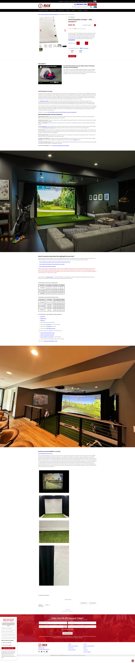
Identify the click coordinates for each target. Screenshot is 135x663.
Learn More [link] (86, 48)
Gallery (78, 1)
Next (65, 30)
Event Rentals (73, 1)
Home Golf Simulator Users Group (45, 453)
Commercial (66, 1)
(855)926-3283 (81, 4)
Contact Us (85, 649)
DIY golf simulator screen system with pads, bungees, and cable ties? (62, 112)
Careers (84, 644)
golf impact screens (44, 101)
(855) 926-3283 (41, 648)
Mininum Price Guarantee (73, 646)
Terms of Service (82, 655)
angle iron (75, 139)
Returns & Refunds (72, 649)
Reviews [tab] (40, 604)
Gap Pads (48, 324)
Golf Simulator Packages (43, 10)
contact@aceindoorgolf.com (44, 649)
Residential (61, 1)
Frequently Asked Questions (88, 646)
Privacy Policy (70, 648)
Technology (79, 10)
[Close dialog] (15, 618)
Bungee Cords (43, 318)
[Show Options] (65, 626)
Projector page (49, 277)
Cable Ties (42, 320)
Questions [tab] (47, 604)
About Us (82, 1)
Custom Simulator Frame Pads (46, 336)
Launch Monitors (53, 10)
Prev (41, 30)
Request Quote (92, 4)
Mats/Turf (73, 10)
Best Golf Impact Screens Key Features (50, 14)
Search (90, 1)
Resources (85, 10)
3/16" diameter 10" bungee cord (48, 127)
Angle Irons (42, 316)
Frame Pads (48, 326)
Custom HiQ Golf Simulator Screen (47, 333)
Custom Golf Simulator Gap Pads (47, 335)
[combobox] (51, 626)
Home (39, 14)
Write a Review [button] (93, 602)
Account (86, 1)
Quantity (72, 43)
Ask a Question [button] (84, 602)
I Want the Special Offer (8, 648)
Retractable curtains (50, 328)
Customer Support (87, 651)
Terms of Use (70, 655)
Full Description (71, 39)
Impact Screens (61, 10)
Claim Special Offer (67, 633)
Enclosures (68, 10)
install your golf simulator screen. (50, 341)
